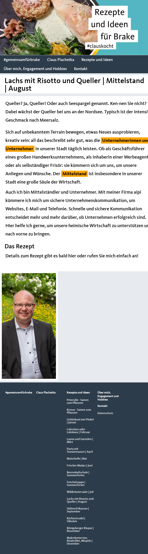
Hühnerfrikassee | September (78, 510)
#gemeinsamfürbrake (22, 60)
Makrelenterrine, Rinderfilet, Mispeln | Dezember (80, 541)
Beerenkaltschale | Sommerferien (78, 474)
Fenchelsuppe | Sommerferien (76, 484)
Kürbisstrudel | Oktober (76, 520)
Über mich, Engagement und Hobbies (35, 69)
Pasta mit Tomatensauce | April (80, 450)
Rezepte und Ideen (97, 60)
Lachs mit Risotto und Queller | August (80, 500)
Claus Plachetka (60, 60)
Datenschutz (105, 413)
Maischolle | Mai (77, 458)
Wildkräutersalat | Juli (80, 492)
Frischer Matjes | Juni (80, 465)
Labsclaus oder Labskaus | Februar (78, 431)
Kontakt (80, 69)
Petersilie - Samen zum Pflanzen (78, 402)
